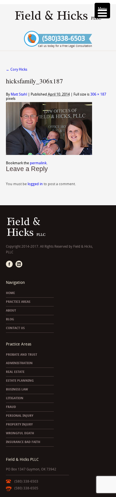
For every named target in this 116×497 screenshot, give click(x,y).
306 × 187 (98, 94)
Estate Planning (20, 381)
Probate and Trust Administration (21, 359)
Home (10, 293)
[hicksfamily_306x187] (49, 154)
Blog (10, 319)
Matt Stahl (19, 94)
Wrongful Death (20, 433)
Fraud (11, 407)
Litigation (14, 398)
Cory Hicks (16, 69)
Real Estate (15, 372)
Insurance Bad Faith (23, 442)
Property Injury (19, 424)
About (11, 310)
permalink (38, 163)
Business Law (17, 389)
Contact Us (15, 328)
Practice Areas (18, 302)
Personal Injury (19, 416)
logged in (35, 184)
